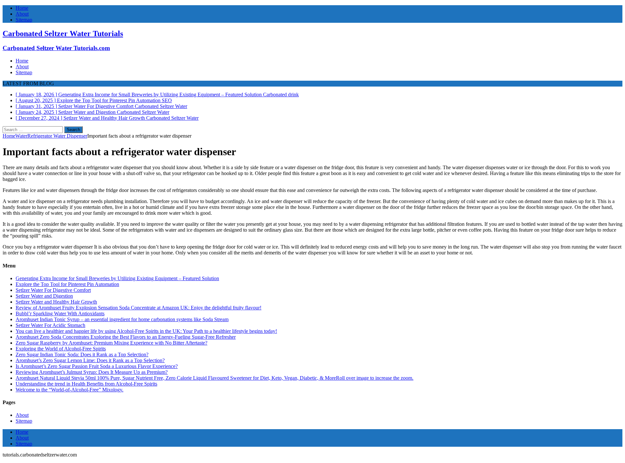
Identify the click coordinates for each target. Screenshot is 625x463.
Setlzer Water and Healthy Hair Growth (56, 302)
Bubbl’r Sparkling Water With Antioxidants (60, 313)
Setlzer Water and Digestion (44, 296)
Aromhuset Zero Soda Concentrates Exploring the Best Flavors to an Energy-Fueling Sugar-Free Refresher (126, 337)
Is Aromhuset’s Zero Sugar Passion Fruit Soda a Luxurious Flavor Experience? (97, 366)
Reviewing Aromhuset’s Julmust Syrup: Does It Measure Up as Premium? (92, 372)
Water (21, 136)
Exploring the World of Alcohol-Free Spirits (61, 348)
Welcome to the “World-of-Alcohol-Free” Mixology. (69, 389)
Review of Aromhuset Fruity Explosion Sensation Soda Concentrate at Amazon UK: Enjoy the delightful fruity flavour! (138, 307)
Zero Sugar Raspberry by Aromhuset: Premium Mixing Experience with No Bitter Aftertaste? (111, 343)
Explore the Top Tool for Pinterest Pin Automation (67, 284)
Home (22, 8)
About (22, 14)
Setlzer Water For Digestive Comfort (53, 290)
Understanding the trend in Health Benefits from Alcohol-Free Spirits (86, 384)
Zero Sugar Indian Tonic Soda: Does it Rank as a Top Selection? (82, 354)
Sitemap (24, 19)
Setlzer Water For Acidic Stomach (50, 325)
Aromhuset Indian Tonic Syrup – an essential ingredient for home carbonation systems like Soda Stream (122, 319)
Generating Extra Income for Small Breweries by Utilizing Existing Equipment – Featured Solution (117, 278)
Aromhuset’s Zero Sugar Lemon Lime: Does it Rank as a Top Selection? (90, 360)
